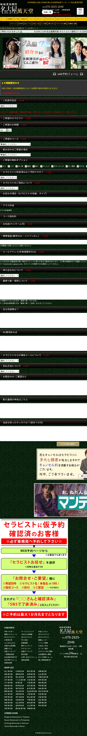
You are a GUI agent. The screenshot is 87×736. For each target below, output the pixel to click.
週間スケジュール (10, 634)
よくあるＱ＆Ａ (9, 643)
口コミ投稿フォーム (45, 657)
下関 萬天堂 (31, 700)
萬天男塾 (24, 654)
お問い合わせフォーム (29, 657)
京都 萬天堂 (20, 694)
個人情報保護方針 (44, 660)
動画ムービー (43, 640)
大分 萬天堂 (31, 705)
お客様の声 (24, 19)
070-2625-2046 (55, 6)
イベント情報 (43, 643)
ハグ (12, 166)
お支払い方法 (36, 23)
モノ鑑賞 (71, 166)
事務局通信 (8, 663)
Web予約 (21, 23)
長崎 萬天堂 (20, 705)
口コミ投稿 (43, 23)
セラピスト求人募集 (61, 23)
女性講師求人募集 (72, 23)
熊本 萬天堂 (42, 705)
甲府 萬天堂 (42, 685)
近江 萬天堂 (8, 694)
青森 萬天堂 (8, 674)
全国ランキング (26, 651)
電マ (37, 166)
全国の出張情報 (9, 645)
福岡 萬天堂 (42, 702)
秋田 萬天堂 (31, 674)
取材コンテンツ (26, 645)
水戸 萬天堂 (8, 680)
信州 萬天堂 (31, 685)
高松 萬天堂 (42, 700)
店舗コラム (8, 648)
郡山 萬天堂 (20, 677)
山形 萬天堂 (8, 677)
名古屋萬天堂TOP (10, 657)
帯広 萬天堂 (31, 671)
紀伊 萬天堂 (8, 697)
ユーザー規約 (43, 648)
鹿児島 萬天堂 (20, 708)
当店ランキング (9, 651)
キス (4, 166)
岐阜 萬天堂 (42, 688)
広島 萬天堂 (42, 697)
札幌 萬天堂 (20, 671)
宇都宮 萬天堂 (43, 677)
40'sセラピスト (70, 19)
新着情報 (24, 643)
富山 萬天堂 (8, 688)
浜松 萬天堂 (20, 691)
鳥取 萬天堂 (8, 700)
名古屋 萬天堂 (32, 691)
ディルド (46, 166)
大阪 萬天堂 (31, 694)
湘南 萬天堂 (8, 685)
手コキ (81, 166)
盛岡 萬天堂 (20, 674)
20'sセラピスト (50, 19)
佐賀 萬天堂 (8, 705)
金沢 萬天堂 (31, 688)
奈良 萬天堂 (42, 694)
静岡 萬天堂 (8, 691)
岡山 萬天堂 (31, 697)
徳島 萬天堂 (8, 702)
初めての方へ (9, 631)
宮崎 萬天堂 (8, 708)
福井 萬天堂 (20, 688)
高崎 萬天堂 (31, 677)
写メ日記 (16, 19)
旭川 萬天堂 (8, 671)
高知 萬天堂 (31, 702)
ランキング (32, 19)
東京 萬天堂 (42, 680)
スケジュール (40, 19)
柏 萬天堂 (19, 682)
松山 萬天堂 (20, 702)
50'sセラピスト (81, 19)
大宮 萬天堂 (31, 680)
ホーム (4, 19)
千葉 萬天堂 (31, 682)
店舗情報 (9, 19)
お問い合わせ (51, 23)
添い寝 (20, 166)
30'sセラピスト (60, 19)
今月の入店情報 (26, 634)
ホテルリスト (13, 23)
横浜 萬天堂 (42, 682)
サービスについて (27, 631)
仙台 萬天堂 (42, 674)
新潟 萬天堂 (20, 685)
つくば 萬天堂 (20, 680)
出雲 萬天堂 (20, 700)
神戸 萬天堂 (20, 697)
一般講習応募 (9, 654)
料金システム (27, 23)
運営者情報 (25, 660)
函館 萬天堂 (42, 671)
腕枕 (29, 166)
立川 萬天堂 (8, 682)
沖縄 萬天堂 (31, 708)
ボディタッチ (59, 166)
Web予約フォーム (10, 660)
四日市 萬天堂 (43, 691)
